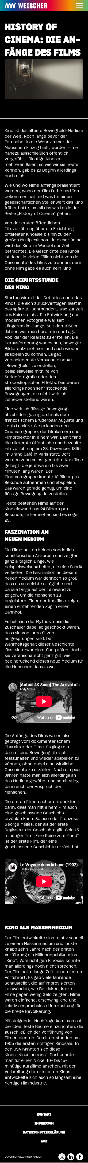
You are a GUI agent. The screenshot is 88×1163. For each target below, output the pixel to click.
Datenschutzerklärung (44, 1132)
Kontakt (44, 1114)
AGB (44, 1141)
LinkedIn (70, 1155)
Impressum (44, 1123)
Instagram (61, 1155)
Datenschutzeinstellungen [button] (23, 1156)
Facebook (79, 1155)
